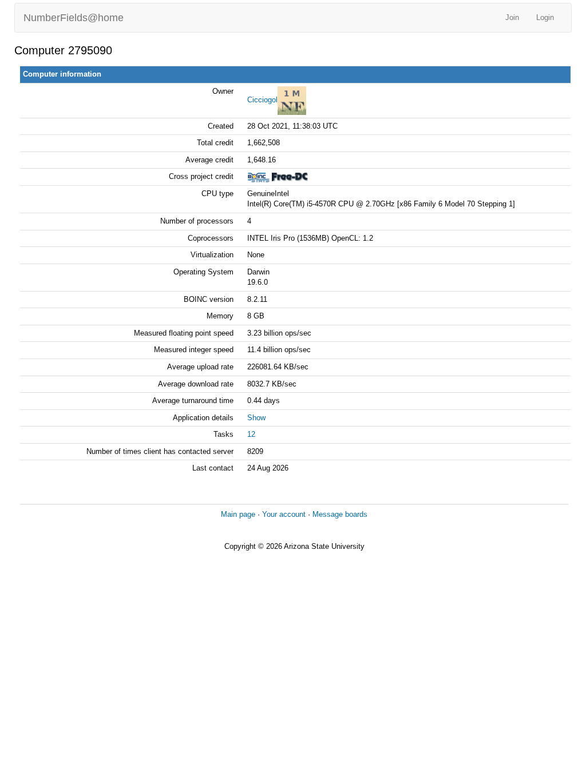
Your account (284, 514)
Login (545, 17)
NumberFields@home (73, 17)
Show (256, 417)
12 (251, 434)
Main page (238, 514)
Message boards (339, 514)
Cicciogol (262, 99)
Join (512, 17)
